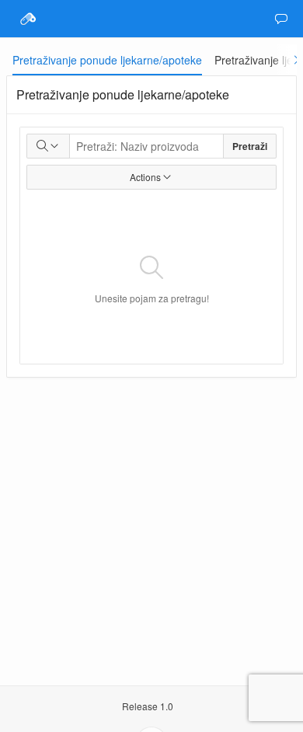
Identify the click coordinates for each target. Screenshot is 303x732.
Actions (145, 176)
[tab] (107, 59)
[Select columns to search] (48, 146)
